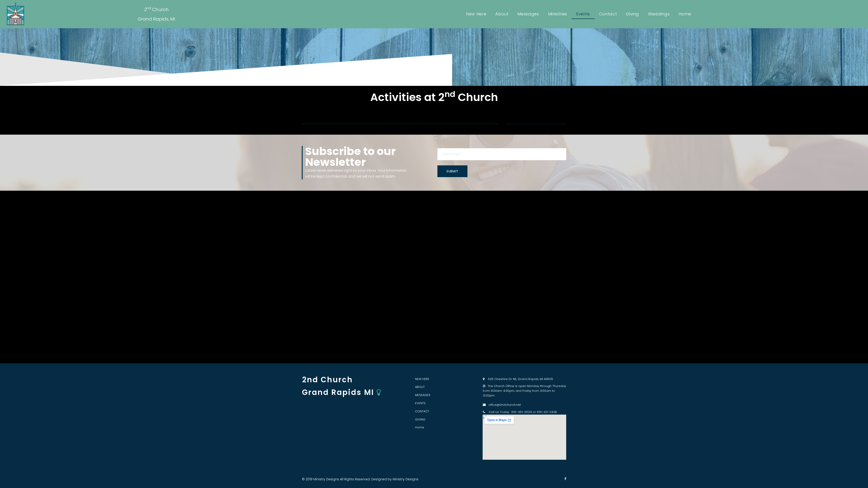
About (501, 14)
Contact (608, 14)
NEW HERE (422, 379)
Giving (632, 14)
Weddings (659, 14)
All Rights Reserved (355, 479)
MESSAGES (422, 395)
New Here (476, 14)
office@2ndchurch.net (503, 405)
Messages (528, 14)
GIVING (420, 419)
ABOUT (420, 387)
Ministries (557, 14)
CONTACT (422, 411)
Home (685, 14)
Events (583, 14)
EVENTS (420, 403)
